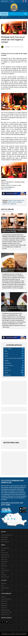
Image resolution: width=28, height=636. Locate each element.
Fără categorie (7, 363)
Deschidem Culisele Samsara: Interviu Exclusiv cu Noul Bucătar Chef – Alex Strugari (13, 308)
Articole (5, 16)
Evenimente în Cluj (5, 554)
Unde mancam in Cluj (19, 200)
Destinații (6, 360)
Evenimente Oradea (5, 610)
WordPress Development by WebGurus (18, 633)
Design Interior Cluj (5, 614)
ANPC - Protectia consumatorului (19, 634)
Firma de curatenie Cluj (6, 598)
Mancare (10, 200)
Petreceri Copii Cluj (5, 577)
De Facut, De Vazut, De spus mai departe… (13, 358)
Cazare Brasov (4, 605)
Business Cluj (4, 565)
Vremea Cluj (3, 574)
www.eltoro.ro (7, 189)
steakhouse (13, 204)
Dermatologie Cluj (5, 541)
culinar (9, 202)
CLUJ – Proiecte (7, 348)
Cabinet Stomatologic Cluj (6, 535)
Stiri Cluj (6, 372)
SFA (2, 590)
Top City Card (4, 607)
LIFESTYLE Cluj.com (8, 365)
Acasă (2, 16)
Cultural (6, 355)
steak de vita (6, 204)
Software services (5, 588)
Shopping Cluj (4, 561)
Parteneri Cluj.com (5, 570)
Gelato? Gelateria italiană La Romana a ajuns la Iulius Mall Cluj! (13, 230)
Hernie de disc (4, 539)
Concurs (6, 353)
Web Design (3, 603)
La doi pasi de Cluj (5, 548)
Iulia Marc (7, 46)
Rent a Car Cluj (4, 601)
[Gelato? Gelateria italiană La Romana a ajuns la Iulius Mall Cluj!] (14, 223)
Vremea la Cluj (7, 375)
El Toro (14, 202)
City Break (3, 596)
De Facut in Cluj (4, 552)
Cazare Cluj (3, 563)
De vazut (3, 568)
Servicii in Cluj (7, 370)
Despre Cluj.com (4, 1)
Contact (12, 1)
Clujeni (5, 351)
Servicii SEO (3, 583)
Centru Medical (4, 537)
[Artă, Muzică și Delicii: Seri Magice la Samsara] (14, 262)
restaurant (19, 202)
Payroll (2, 585)
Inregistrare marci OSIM (6, 612)
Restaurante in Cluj (5, 557)
